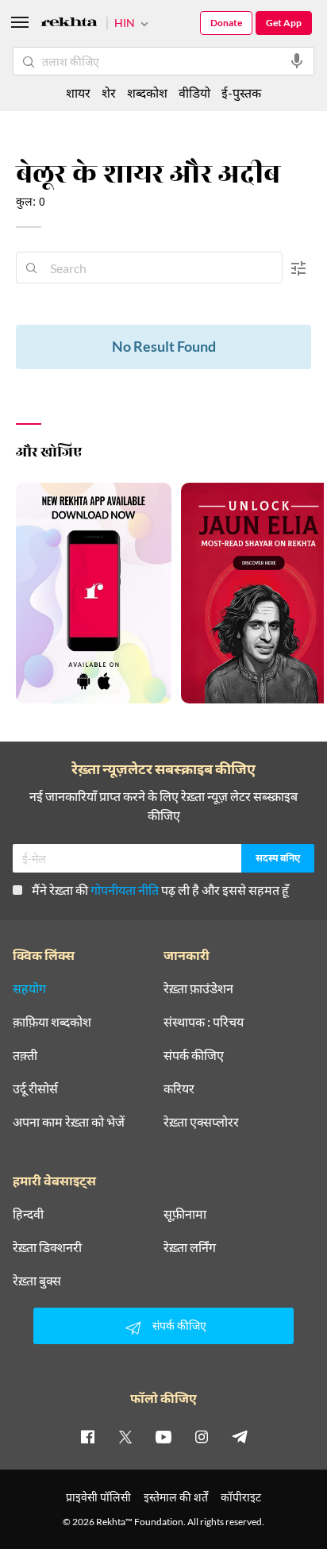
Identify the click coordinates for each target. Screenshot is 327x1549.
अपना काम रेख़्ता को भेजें (69, 1122)
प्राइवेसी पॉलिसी (98, 1497)
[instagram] (201, 1436)
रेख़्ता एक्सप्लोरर (201, 1122)
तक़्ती (25, 1055)
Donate (226, 23)
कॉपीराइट (241, 1497)
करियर (179, 1088)
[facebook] (87, 1436)
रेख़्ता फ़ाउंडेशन (198, 988)
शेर (109, 92)
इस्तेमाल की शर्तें (176, 1497)
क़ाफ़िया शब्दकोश (52, 1021)
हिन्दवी (28, 1214)
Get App (284, 23)
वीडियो (194, 92)
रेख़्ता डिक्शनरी (47, 1247)
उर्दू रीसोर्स (35, 1088)
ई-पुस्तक (241, 92)
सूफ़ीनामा (185, 1214)
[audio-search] (297, 61)
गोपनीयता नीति (124, 889)
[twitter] (125, 1436)
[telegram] (239, 1436)
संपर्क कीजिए (194, 1055)
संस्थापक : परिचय (204, 1021)
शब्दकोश (147, 92)
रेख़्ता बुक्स (37, 1280)
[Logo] (69, 24)
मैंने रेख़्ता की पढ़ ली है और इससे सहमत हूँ (160, 889)
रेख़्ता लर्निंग (190, 1247)
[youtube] (163, 1436)
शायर (78, 92)
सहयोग (29, 988)
